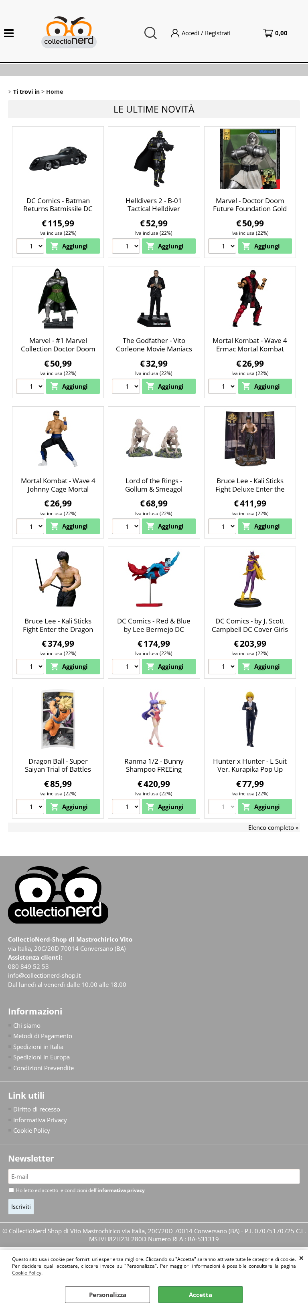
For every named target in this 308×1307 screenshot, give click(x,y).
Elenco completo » (273, 827)
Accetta (200, 1295)
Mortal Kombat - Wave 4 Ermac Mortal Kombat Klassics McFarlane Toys (250, 348)
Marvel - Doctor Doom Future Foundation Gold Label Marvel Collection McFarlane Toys (250, 213)
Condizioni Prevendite (43, 1068)
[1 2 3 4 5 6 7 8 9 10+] (31, 247)
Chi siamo (27, 1025)
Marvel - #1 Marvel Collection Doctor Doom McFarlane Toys (58, 348)
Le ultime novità (154, 109)
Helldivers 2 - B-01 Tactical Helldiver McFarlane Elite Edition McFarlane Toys (154, 213)
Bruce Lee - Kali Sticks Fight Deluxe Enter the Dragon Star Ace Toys (250, 489)
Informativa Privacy (40, 1120)
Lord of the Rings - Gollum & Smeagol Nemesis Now (153, 489)
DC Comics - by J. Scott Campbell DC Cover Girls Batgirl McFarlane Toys (250, 629)
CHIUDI (301, 1258)
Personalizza (107, 1295)
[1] (127, 808)
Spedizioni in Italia (38, 1047)
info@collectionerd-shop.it (44, 975)
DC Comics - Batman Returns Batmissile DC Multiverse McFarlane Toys (58, 213)
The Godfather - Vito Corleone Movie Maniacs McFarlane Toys (154, 348)
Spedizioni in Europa (41, 1057)
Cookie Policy (26, 1272)
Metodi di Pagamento (42, 1036)
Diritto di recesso (36, 1109)
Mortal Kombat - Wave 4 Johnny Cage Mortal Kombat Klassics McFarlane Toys (58, 493)
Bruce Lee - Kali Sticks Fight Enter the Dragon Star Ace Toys (58, 629)
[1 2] (31, 667)
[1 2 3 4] (127, 527)
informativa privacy (121, 1190)
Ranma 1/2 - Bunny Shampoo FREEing (154, 765)
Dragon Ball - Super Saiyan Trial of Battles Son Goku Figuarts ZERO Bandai (57, 773)
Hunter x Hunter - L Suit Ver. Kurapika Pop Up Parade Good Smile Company (250, 773)
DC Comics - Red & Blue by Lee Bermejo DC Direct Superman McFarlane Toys (153, 633)
